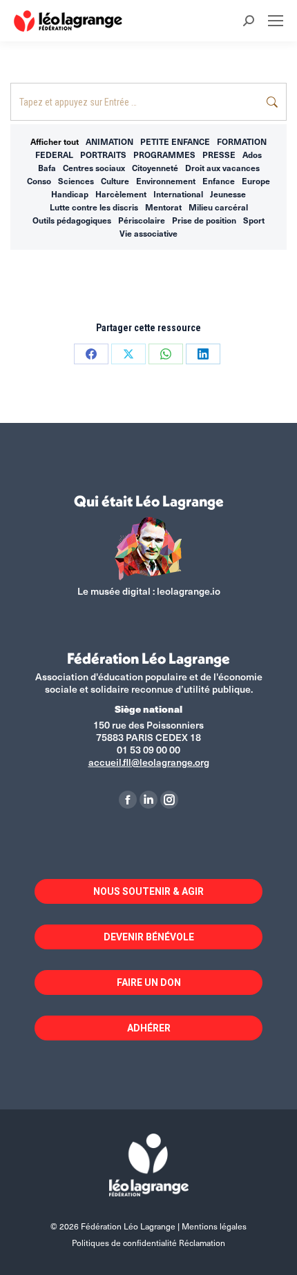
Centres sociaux (94, 167)
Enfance (218, 180)
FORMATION (242, 141)
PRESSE (219, 154)
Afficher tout (54, 141)
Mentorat (163, 206)
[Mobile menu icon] (275, 20)
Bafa (47, 167)
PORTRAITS (103, 154)
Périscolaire (141, 220)
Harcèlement (120, 193)
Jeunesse (228, 193)
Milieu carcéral (218, 206)
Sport (254, 220)
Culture (115, 180)
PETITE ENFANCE (175, 141)
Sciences (76, 180)
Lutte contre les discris (94, 206)
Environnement (165, 180)
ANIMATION (109, 141)
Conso (39, 180)
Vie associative (148, 233)
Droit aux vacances (222, 167)
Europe (256, 180)
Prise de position (204, 220)
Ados (252, 154)
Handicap (69, 193)
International (178, 193)
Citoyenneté (155, 167)
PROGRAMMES (164, 154)
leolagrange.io (188, 591)
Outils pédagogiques (71, 220)
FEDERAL (54, 154)
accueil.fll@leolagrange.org (148, 762)
